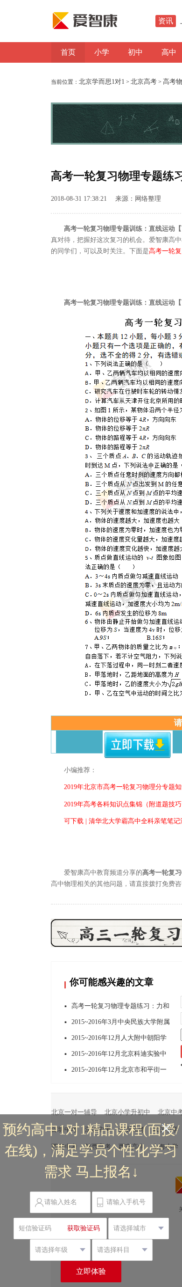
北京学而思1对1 (102, 81)
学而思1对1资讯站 (105, 20)
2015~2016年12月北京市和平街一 (119, 1069)
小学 (101, 52)
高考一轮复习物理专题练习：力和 (120, 1005)
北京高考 (144, 81)
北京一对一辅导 (74, 1112)
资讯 (165, 21)
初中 (135, 52)
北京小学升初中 (127, 1112)
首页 (68, 52)
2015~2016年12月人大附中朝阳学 (119, 1037)
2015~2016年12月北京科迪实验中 (119, 1053)
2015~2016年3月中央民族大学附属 (120, 1021)
